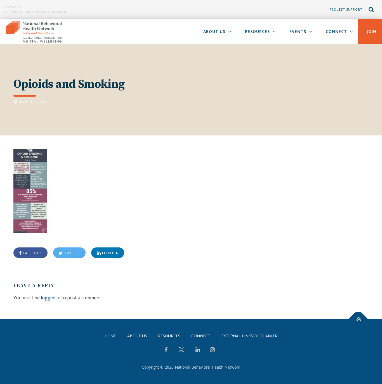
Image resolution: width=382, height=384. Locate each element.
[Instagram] (212, 350)
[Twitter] (181, 352)
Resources (257, 31)
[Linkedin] (197, 350)
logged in (50, 298)
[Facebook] (166, 350)
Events (297, 31)
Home (110, 335)
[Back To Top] (358, 319)
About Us (214, 31)
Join (371, 31)
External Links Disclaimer (249, 335)
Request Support (345, 9)
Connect (336, 31)
